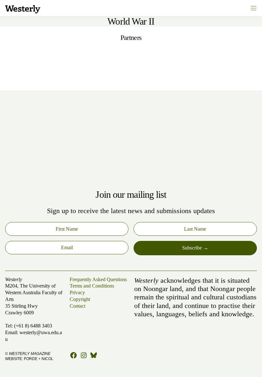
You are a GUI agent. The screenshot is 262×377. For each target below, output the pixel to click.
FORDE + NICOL (38, 359)
